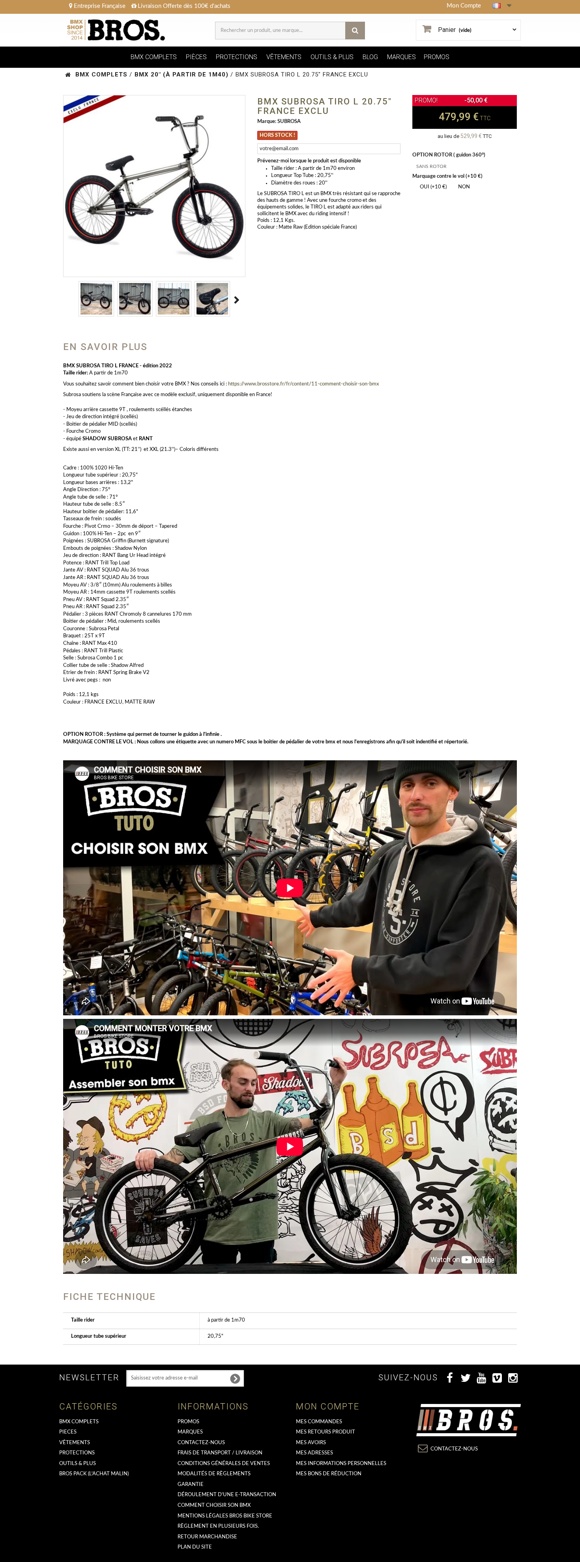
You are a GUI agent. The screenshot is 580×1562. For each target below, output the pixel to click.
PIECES (68, 1432)
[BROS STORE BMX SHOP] (117, 30)
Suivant (237, 300)
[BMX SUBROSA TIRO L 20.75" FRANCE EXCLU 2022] (96, 298)
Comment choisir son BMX (214, 1505)
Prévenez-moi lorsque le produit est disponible (309, 161)
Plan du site (195, 1547)
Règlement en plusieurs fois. (218, 1526)
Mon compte (327, 1406)
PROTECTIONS (236, 57)
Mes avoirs (311, 1442)
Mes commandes (319, 1421)
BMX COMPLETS (154, 57)
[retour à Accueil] (68, 75)
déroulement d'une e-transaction (227, 1494)
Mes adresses (314, 1453)
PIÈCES (196, 57)
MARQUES (401, 57)
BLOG (370, 57)
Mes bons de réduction (328, 1473)
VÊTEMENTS (283, 57)
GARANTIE (191, 1484)
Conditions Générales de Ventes (224, 1463)
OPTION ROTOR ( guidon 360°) (449, 155)
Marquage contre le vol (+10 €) (448, 176)
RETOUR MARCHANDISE (207, 1537)
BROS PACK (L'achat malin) (94, 1473)
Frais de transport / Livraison (220, 1453)
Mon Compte (464, 6)
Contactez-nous (201, 1442)
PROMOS (436, 57)
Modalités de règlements (214, 1473)
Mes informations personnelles (341, 1463)
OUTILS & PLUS (332, 57)
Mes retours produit (325, 1432)
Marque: (266, 121)
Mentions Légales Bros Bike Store (225, 1516)
